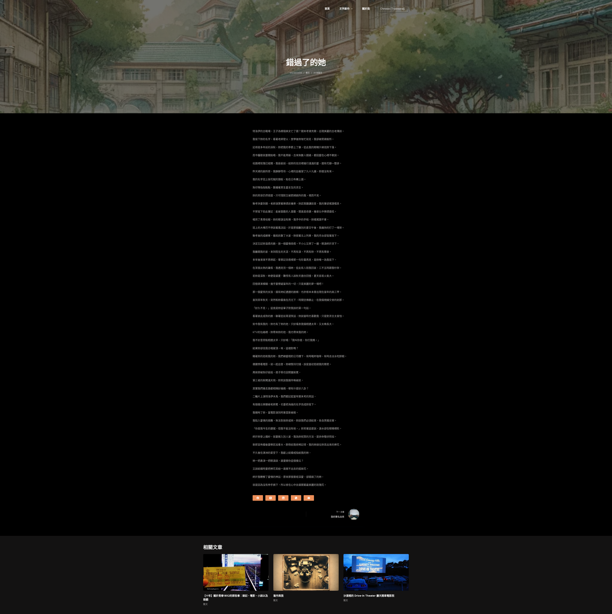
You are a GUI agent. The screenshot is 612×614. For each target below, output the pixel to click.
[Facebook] (258, 498)
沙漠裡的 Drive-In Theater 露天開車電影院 (368, 595)
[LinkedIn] (283, 498)
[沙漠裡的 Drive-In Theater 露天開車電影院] (376, 572)
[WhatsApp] (296, 498)
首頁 (327, 8)
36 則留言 (317, 73)
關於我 (366, 8)
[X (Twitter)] (270, 498)
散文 (308, 73)
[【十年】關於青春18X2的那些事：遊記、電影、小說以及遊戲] (236, 572)
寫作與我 (278, 595)
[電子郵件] (309, 498)
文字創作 (344, 8)
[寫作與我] (306, 572)
